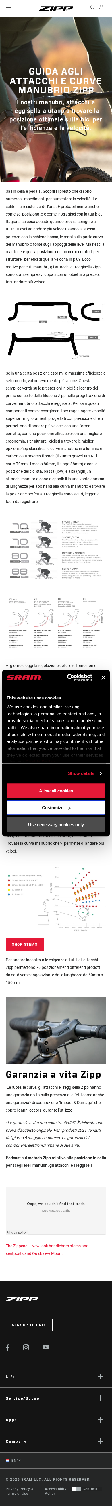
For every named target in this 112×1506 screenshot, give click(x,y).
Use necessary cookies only (56, 824)
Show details (81, 773)
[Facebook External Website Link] (7, 1349)
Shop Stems (24, 945)
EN (13, 1461)
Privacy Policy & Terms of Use (19, 1491)
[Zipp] (56, 8)
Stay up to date (29, 1325)
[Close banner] (103, 678)
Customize (52, 807)
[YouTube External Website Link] (46, 1348)
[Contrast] (76, 1489)
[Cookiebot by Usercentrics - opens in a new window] (69, 677)
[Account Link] (101, 8)
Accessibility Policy (55, 1491)
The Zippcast (17, 1246)
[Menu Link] (8, 8)
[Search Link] (92, 8)
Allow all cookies (56, 790)
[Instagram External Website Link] (26, 1349)
